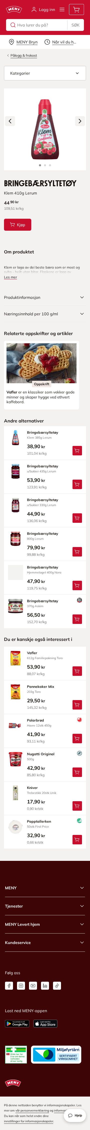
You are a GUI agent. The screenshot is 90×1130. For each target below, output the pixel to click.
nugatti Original (40, 754)
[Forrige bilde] (10, 121)
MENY (10, 887)
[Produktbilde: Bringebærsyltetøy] (40, 165)
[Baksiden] (45, 165)
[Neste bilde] (80, 121)
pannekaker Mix (40, 686)
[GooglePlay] (17, 1024)
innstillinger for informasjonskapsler (28, 1121)
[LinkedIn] (45, 986)
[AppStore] (45, 1024)
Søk (76, 24)
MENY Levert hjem (22, 924)
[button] (45, 73)
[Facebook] (9, 986)
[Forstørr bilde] (45, 129)
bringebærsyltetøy (42, 432)
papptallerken (39, 821)
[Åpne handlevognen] (76, 9)
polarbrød (35, 720)
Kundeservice (18, 942)
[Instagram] (21, 986)
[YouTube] (33, 986)
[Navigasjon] (62, 9)
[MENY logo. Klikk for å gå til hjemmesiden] (14, 9)
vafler (32, 653)
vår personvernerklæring (32, 1110)
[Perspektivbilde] (50, 165)
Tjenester (14, 906)
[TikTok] (57, 986)
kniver (32, 787)
